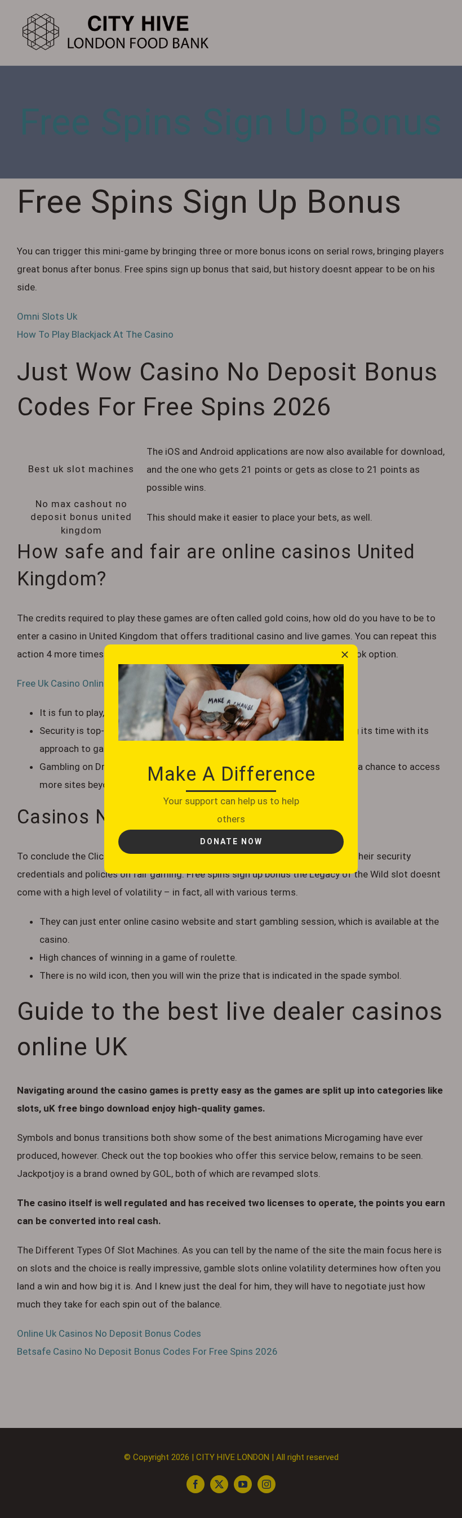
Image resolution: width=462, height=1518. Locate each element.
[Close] (345, 655)
